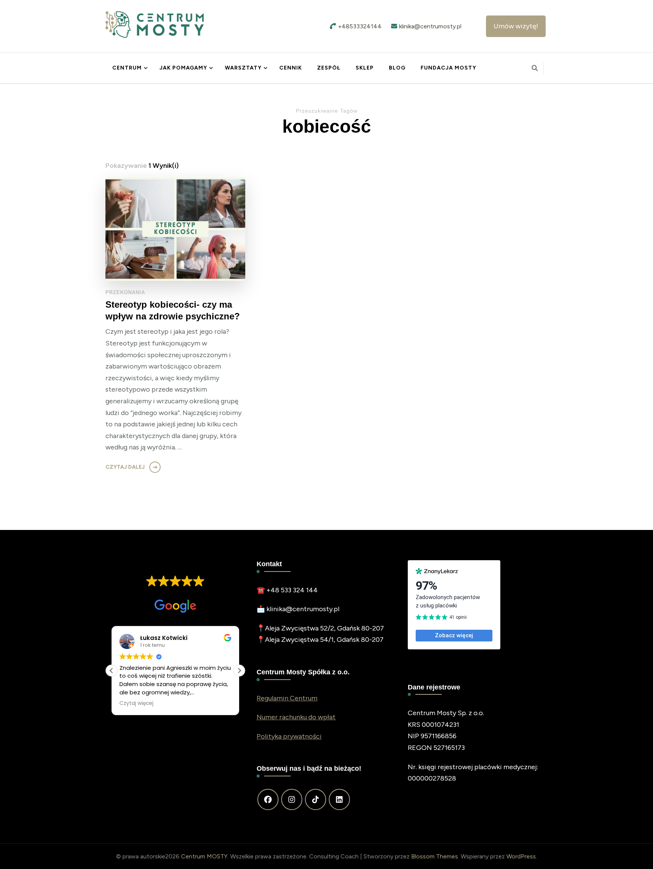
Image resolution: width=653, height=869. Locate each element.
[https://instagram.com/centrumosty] (291, 799)
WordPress (521, 856)
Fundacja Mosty (448, 68)
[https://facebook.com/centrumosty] (268, 799)
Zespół (328, 68)
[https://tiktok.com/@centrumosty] (315, 799)
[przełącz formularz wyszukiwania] (535, 68)
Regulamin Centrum (287, 698)
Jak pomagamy (183, 68)
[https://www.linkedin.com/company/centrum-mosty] (339, 799)
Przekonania (125, 292)
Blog (397, 68)
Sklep (365, 68)
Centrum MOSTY (204, 856)
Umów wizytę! (516, 26)
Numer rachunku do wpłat (296, 717)
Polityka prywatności (289, 736)
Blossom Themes (434, 856)
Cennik (290, 68)
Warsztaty (243, 68)
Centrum (127, 68)
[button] (239, 670)
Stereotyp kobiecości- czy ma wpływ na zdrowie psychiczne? (172, 310)
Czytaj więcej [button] (136, 703)
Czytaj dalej (125, 467)
